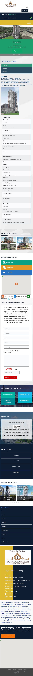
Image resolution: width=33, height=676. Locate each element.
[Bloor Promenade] (8, 493)
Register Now (17, 50)
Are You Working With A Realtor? (11, 350)
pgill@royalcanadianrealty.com (14, 577)
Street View (9, 267)
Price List (16, 460)
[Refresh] (16, 369)
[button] (16, 284)
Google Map (9, 262)
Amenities (9, 272)
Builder (3, 538)
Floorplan (16, 455)
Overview (5, 65)
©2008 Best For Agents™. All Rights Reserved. (16, 669)
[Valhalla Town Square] (25, 493)
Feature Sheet (16, 466)
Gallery (3, 514)
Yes (10, 352)
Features (4, 68)
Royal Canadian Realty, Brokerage (17, 580)
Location (4, 71)
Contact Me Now (8, 636)
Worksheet (16, 472)
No (6, 352)
